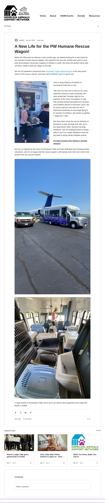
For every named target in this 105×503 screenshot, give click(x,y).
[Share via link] (31, 413)
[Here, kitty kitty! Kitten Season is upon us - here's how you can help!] (52, 442)
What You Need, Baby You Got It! (84, 455)
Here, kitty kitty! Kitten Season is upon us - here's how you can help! (51, 455)
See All (98, 430)
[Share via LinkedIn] (26, 413)
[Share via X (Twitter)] (21, 413)
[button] (98, 26)
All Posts (7, 26)
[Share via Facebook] (16, 413)
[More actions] (89, 40)
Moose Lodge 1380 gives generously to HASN (18, 455)
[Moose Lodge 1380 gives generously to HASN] (19, 442)
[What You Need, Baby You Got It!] (86, 442)
